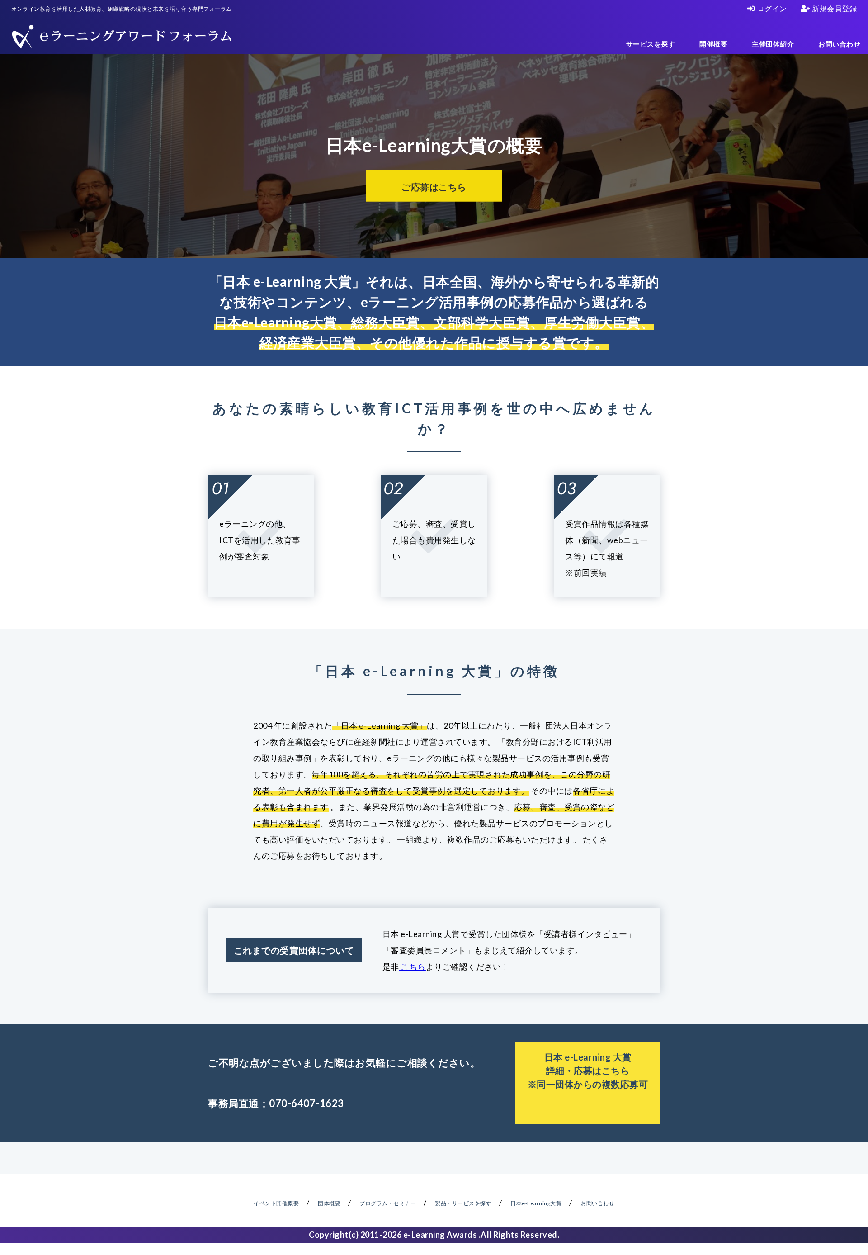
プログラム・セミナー (387, 1203)
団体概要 (329, 1203)
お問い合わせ (839, 44)
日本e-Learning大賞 (535, 1203)
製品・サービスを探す (463, 1203)
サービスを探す (650, 44)
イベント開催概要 (276, 1203)
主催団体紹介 (773, 44)
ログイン (772, 8)
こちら (412, 966)
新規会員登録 (834, 8)
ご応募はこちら (434, 186)
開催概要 (713, 44)
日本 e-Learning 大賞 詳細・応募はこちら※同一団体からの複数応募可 (588, 1070)
